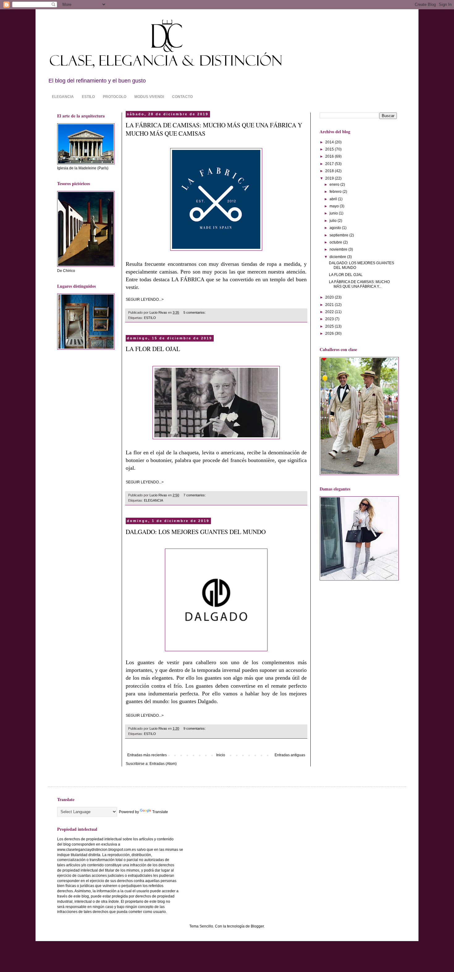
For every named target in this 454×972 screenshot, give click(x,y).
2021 (330, 305)
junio (334, 213)
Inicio (220, 755)
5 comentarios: (195, 312)
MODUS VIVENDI (149, 97)
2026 (330, 333)
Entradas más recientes (147, 755)
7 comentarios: (195, 495)
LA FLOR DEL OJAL (153, 349)
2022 (330, 312)
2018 (330, 171)
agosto (336, 228)
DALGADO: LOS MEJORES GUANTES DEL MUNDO (196, 532)
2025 (330, 326)
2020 (330, 297)
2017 (330, 164)
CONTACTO (182, 97)
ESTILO (88, 97)
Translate (160, 812)
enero (335, 184)
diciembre (338, 257)
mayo (335, 206)
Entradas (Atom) (163, 764)
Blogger (257, 926)
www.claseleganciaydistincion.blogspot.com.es (96, 849)
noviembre (339, 249)
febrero (336, 191)
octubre (336, 242)
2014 (330, 142)
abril (334, 199)
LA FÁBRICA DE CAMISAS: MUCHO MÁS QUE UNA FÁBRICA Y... (359, 284)
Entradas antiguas (290, 755)
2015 (330, 149)
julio (334, 221)
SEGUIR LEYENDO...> (145, 299)
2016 (330, 156)
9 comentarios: (195, 728)
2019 (330, 178)
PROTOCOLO (114, 97)
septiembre (339, 235)
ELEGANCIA (63, 97)
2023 (330, 319)
